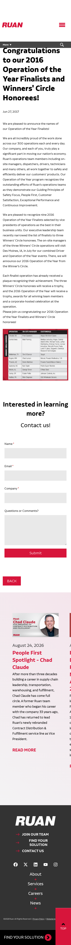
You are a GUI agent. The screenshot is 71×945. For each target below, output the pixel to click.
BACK (12, 581)
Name (8, 444)
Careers (35, 893)
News (35, 903)
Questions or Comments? (21, 511)
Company (10, 488)
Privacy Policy (38, 919)
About (35, 874)
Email (8, 466)
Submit (35, 553)
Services (35, 883)
